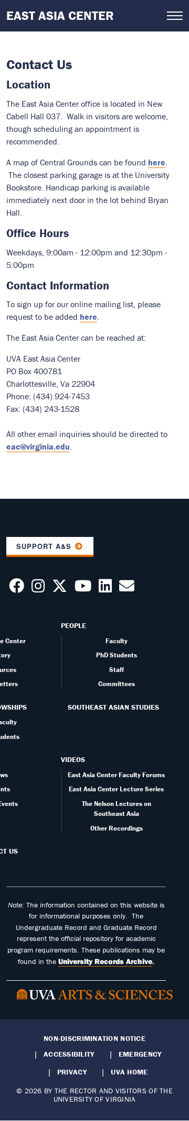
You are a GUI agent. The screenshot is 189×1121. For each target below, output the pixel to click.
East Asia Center (60, 15)
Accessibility (69, 1054)
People (73, 625)
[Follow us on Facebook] (16, 588)
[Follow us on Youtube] (83, 588)
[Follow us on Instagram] (38, 588)
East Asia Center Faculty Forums (116, 774)
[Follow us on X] (59, 588)
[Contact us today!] (126, 588)
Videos (73, 759)
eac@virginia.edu (38, 446)
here (156, 162)
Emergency (140, 1054)
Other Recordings (116, 828)
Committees (116, 683)
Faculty (117, 640)
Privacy (72, 1072)
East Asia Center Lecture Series (116, 788)
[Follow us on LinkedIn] (105, 588)
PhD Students (116, 655)
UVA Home (129, 1072)
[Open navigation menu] (175, 15)
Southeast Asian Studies (113, 707)
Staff (116, 669)
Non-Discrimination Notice (94, 1038)
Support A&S (43, 546)
